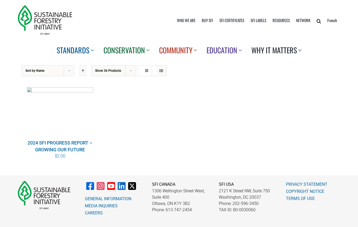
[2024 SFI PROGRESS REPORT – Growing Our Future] (60, 112)
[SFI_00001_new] (45, 7)
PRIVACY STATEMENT (306, 184)
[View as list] (161, 71)
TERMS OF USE (300, 198)
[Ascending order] (83, 70)
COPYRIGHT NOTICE (305, 191)
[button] (318, 21)
